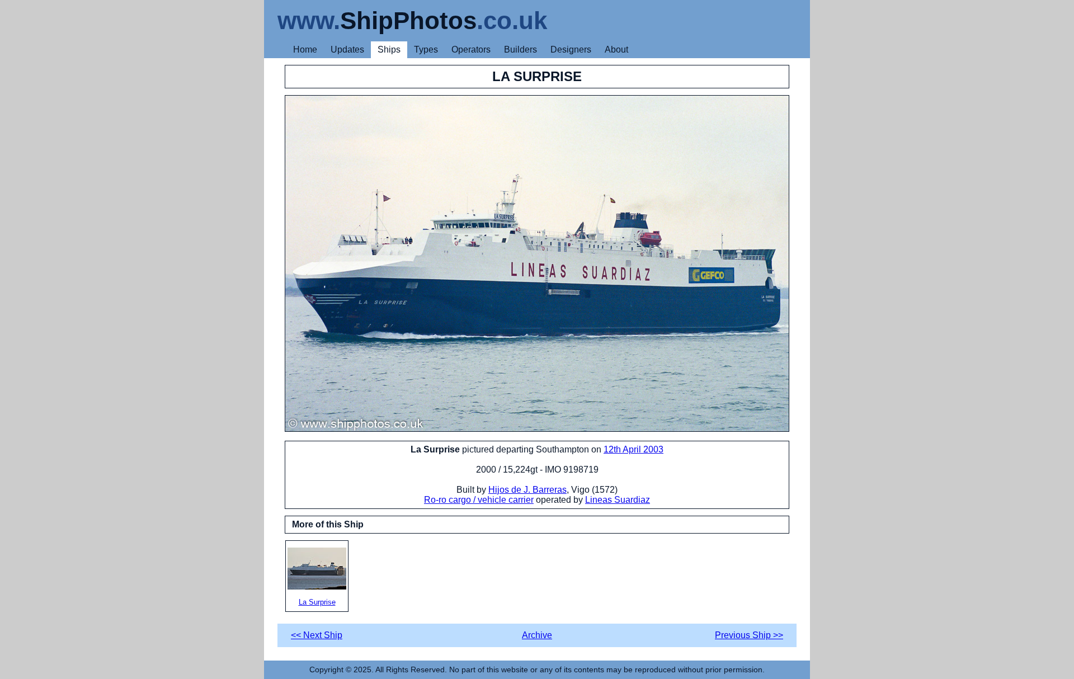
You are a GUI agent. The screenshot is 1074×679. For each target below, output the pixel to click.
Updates (347, 49)
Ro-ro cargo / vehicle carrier (479, 499)
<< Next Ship (316, 635)
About (616, 49)
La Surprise (317, 602)
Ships (389, 49)
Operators (471, 49)
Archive (537, 635)
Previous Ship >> (749, 635)
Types (426, 49)
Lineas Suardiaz (617, 499)
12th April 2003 (633, 449)
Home (305, 49)
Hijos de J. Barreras (527, 489)
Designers (570, 49)
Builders (520, 49)
